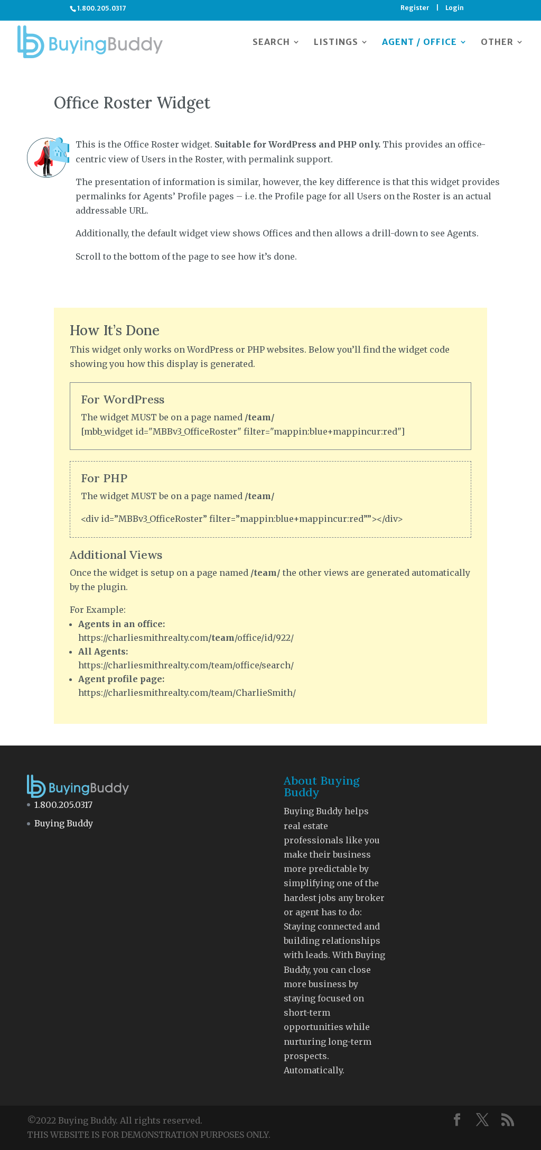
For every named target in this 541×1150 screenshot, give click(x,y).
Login (454, 8)
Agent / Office (419, 42)
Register (415, 8)
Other (497, 42)
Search (271, 42)
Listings (336, 42)
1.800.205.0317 (63, 804)
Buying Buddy (63, 823)
